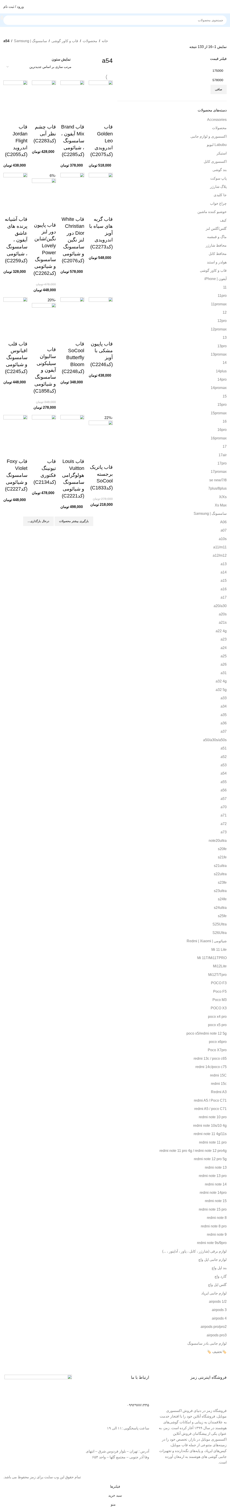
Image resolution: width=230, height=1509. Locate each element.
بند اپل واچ (219, 1268)
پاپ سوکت (218, 178)
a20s (223, 614)
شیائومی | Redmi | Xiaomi (207, 941)
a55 (224, 782)
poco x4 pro (217, 1016)
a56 (224, 790)
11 (225, 287)
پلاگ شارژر (218, 187)
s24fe (222, 899)
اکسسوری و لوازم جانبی (208, 136)
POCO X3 (219, 1008)
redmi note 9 (217, 1234)
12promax (219, 329)
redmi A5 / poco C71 (210, 1109)
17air (223, 455)
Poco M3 (219, 1000)
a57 (224, 799)
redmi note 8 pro (214, 1226)
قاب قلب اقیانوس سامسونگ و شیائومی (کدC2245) (16, 357)
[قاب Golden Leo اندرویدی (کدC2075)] (101, 96)
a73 (224, 832)
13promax (219, 354)
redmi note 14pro (213, 1192)
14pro (222, 379)
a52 (224, 757)
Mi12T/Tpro (217, 975)
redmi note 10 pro (213, 1117)
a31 (224, 673)
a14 (224, 572)
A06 (223, 522)
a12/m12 (220, 555)
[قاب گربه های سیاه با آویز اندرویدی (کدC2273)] (101, 188)
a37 (224, 731)
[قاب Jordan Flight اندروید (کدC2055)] (15, 96)
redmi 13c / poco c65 (210, 1058)
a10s (223, 539)
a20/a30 (220, 606)
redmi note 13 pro (213, 1176)
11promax (219, 304)
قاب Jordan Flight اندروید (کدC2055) (16, 140)
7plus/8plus (217, 488)
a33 (224, 698)
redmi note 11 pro (213, 1142)
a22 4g (221, 631)
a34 (224, 706)
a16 (224, 589)
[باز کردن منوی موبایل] (225, 6)
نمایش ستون (61, 59)
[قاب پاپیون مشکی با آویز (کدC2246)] (101, 313)
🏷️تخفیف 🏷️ (217, 1352)
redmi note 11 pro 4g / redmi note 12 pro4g (193, 1151)
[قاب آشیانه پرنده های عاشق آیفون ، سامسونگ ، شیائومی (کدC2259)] (15, 188)
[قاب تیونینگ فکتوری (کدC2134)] (44, 430)
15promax (219, 413)
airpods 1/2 (218, 1301)
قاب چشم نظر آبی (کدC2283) (44, 133)
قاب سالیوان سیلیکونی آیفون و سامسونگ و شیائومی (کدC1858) (44, 370)
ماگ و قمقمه (217, 237)
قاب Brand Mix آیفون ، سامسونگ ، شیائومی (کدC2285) (72, 140)
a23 (224, 639)
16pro (222, 430)
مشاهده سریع (107, 118)
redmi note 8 (217, 1218)
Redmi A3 (219, 1092)
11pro (222, 295)
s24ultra (220, 908)
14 (225, 363)
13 (225, 337)
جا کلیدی (220, 195)
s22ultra (220, 874)
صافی (218, 89)
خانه (105, 41)
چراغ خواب (218, 203)
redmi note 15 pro (213, 1209)
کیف (223, 220)
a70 (224, 807)
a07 (224, 530)
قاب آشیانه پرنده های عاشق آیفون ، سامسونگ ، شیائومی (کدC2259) (16, 239)
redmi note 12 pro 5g (210, 1159)
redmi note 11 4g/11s (210, 1134)
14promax (219, 388)
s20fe (222, 849)
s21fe (222, 857)
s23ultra (220, 891)
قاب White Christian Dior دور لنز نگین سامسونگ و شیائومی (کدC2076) (73, 239)
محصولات (90, 41)
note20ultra (218, 840)
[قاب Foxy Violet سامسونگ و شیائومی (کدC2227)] (15, 430)
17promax (219, 471)
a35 (224, 715)
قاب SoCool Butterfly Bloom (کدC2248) (73, 357)
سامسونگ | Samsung (30, 41)
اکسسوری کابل (215, 161)
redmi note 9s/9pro (212, 1243)
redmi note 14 (216, 1184)
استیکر (222, 153)
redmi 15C (218, 1075)
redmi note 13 (216, 1167)
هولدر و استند (217, 262)
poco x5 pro (217, 1025)
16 (225, 421)
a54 (224, 773)
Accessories (217, 120)
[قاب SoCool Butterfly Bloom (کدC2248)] (72, 313)
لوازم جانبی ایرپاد (214, 1293)
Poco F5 (220, 991)
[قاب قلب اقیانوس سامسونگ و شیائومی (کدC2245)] (15, 313)
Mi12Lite (220, 966)
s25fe (222, 916)
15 (225, 396)
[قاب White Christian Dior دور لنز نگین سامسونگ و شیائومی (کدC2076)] (72, 188)
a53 (224, 765)
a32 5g (221, 690)
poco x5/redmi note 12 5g (206, 1033)
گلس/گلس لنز (216, 228)
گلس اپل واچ (217, 1285)
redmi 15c (219, 1084)
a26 (224, 664)
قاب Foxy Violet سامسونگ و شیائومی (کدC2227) (16, 475)
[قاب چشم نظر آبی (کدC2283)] (44, 96)
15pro (222, 404)
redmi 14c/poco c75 (211, 1067)
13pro (222, 346)
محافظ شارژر (216, 245)
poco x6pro (218, 1042)
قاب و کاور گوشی (64, 41)
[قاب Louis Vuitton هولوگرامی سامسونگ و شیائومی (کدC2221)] (72, 430)
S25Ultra (219, 924)
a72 (224, 824)
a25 (224, 656)
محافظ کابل (218, 254)
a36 (224, 723)
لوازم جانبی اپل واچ (212, 1259)
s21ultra (220, 866)
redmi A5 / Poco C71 (210, 1100)
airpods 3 (219, 1310)
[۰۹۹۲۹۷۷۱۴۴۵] (143, 1394)
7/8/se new (218, 480)
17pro (222, 463)
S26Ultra (219, 933)
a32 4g (221, 681)
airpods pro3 (217, 1335)
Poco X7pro (217, 1050)
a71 (224, 815)
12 (225, 312)
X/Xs (223, 497)
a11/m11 (220, 547)
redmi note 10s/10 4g (210, 1125)
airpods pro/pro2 (214, 1327)
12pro (222, 321)
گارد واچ (221, 1276)
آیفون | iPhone (215, 279)
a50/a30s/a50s (215, 740)
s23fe (222, 882)
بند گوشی (219, 170)
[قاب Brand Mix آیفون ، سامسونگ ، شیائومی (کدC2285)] (72, 96)
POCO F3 (219, 983)
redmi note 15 (216, 1201)
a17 (224, 597)
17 (225, 446)
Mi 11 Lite (219, 949)
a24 (224, 648)
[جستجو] (1, 17)
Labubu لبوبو (217, 145)
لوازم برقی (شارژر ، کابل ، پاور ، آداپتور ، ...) (194, 1251)
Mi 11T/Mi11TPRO (212, 958)
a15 (224, 580)
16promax (219, 438)
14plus (221, 371)
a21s (223, 622)
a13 (224, 564)
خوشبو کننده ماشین (212, 212)
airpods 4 (219, 1318)
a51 (224, 748)
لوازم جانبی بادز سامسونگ (207, 1343)
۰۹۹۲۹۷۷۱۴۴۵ (138, 1405)
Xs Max (221, 505)
